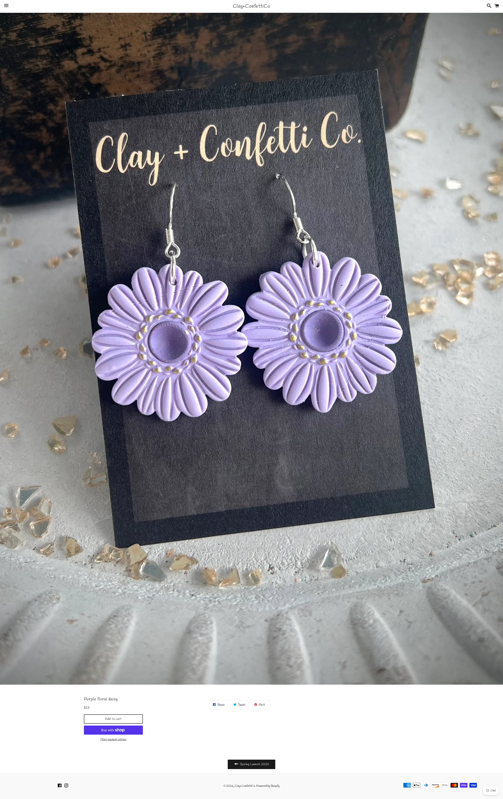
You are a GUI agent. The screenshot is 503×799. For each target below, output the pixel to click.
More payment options (113, 740)
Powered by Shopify (268, 786)
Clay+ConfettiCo (251, 6)
